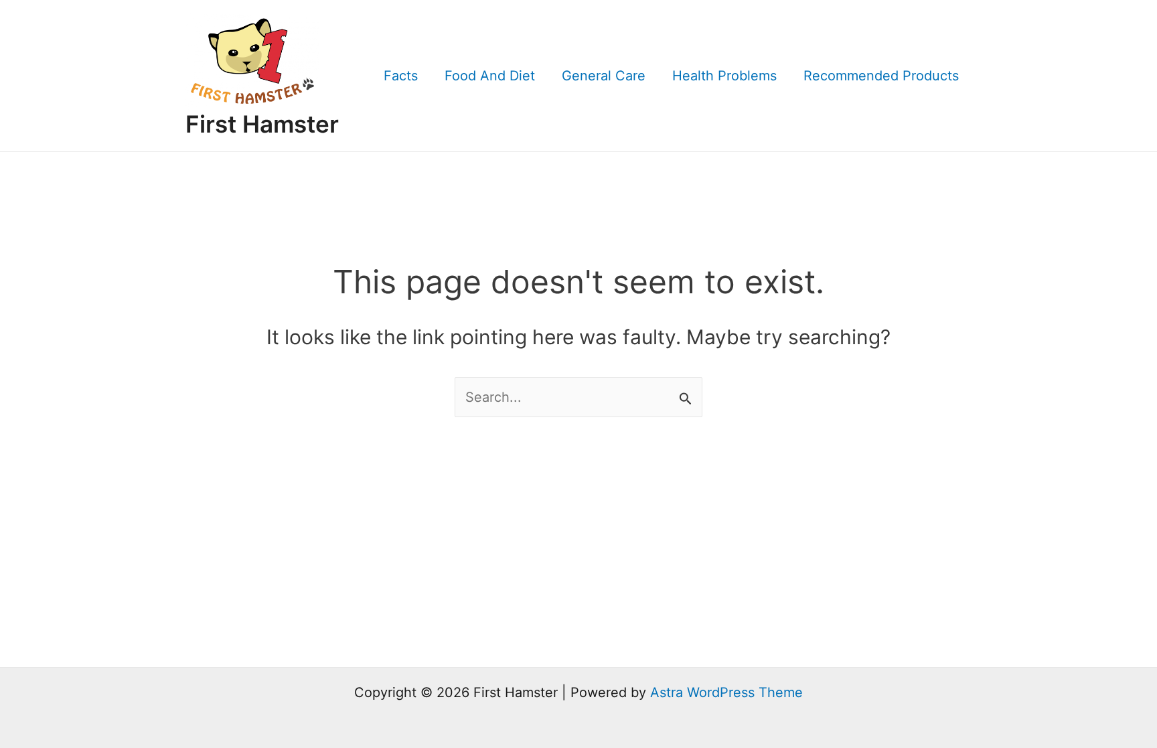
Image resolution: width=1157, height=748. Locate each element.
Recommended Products (881, 76)
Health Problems (724, 76)
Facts (401, 76)
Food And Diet (490, 76)
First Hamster (262, 124)
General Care (603, 76)
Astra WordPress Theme (726, 692)
